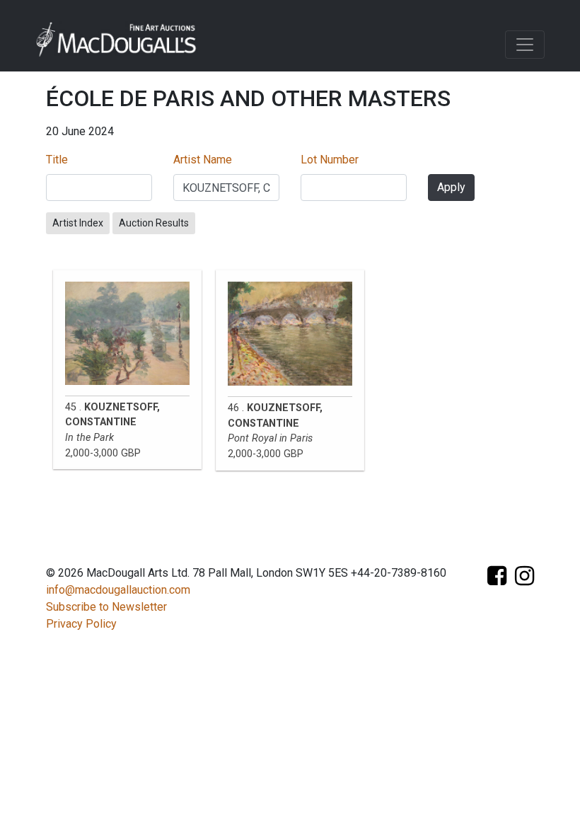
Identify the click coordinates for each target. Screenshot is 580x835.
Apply (451, 187)
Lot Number (330, 159)
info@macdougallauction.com (118, 590)
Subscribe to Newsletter (106, 607)
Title (57, 159)
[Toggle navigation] (525, 44)
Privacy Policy (81, 623)
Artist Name (202, 159)
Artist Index (77, 223)
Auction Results (154, 223)
